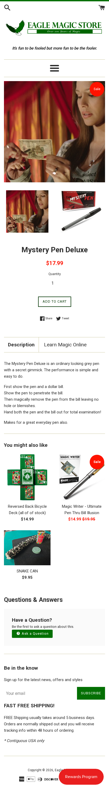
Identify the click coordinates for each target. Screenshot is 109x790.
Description (21, 345)
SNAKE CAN (27, 571)
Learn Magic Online (65, 345)
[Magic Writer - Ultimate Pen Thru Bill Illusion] (81, 477)
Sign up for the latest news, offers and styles (43, 679)
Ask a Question (35, 633)
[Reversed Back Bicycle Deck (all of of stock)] (27, 477)
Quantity (54, 274)
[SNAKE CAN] (27, 547)
